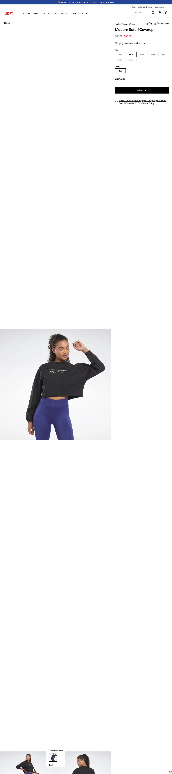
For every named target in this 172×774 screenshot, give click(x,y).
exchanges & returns (145, 7)
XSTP (131, 54)
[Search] (153, 13)
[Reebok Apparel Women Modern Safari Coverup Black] (53, 757)
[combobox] (144, 12)
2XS (120, 54)
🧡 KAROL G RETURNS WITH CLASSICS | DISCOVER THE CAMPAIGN (86, 2)
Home (7, 22)
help (133, 7)
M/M (153, 54)
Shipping (119, 43)
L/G (163, 54)
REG (120, 70)
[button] (26, 13)
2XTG (131, 59)
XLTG (120, 59)
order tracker (159, 7)
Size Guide (120, 78)
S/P (142, 54)
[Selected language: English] (170, 772)
